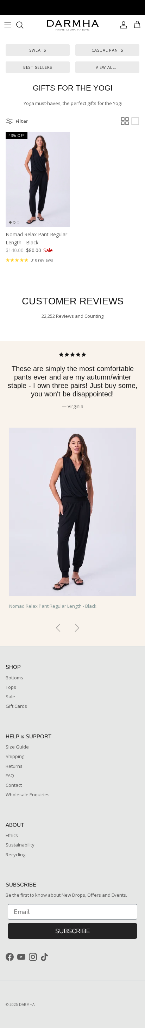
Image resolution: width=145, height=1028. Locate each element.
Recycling (15, 854)
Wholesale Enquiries (28, 794)
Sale (10, 696)
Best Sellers (37, 67)
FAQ (10, 775)
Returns (14, 766)
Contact (14, 785)
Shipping (15, 756)
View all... (107, 67)
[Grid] (125, 121)
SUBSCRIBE (72, 931)
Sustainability (20, 845)
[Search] (23, 25)
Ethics (12, 835)
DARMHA (26, 1004)
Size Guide (17, 747)
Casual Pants (107, 50)
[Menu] (7, 25)
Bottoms (14, 677)
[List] (135, 121)
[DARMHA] (72, 24)
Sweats (37, 50)
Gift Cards (16, 706)
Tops (11, 687)
